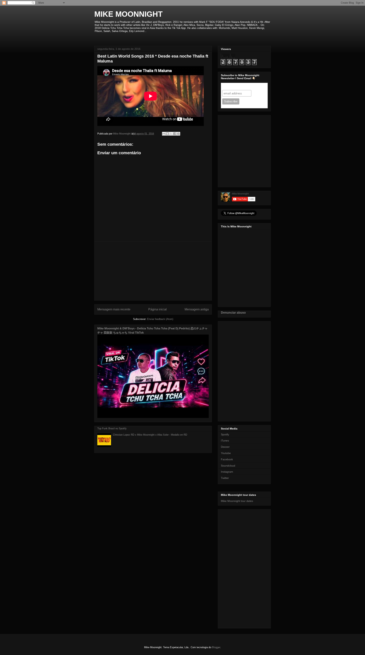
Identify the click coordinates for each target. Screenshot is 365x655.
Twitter (225, 477)
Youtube (226, 453)
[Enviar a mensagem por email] (164, 134)
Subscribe (229, 86)
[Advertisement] (153, 270)
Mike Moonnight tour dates (237, 500)
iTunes (225, 440)
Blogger (216, 647)
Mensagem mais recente (113, 309)
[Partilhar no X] (171, 134)
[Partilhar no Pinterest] (178, 134)
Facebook (227, 459)
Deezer (225, 446)
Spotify (225, 434)
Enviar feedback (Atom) (160, 319)
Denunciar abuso (233, 312)
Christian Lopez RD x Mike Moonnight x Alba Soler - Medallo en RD (150, 434)
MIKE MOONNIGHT (128, 14)
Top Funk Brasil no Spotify (112, 428)
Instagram (227, 471)
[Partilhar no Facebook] (175, 134)
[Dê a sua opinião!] (167, 134)
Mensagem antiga (197, 309)
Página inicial (157, 309)
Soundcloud (228, 465)
